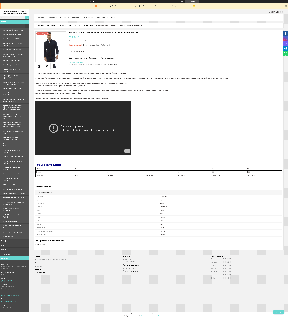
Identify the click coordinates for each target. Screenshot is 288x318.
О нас (3, 245)
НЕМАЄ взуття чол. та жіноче (13, 232)
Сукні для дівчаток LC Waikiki (13, 157)
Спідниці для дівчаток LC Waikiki (11, 179)
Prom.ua (154, 314)
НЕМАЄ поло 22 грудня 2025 (12, 189)
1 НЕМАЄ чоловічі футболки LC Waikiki (13, 216)
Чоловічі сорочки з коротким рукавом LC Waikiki (13, 100)
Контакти (88, 17)
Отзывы (4, 250)
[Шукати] (27, 18)
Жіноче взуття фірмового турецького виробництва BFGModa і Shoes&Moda (12, 125)
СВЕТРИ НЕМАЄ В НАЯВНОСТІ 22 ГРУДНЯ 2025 (14, 203)
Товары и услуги (7, 26)
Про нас (75, 17)
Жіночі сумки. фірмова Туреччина (11, 77)
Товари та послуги (57, 17)
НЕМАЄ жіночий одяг (10, 221)
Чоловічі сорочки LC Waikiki (12, 50)
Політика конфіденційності (167, 316)
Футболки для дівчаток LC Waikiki (12, 145)
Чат (280, 312)
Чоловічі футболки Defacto (12, 65)
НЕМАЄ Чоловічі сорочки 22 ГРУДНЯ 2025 (12, 210)
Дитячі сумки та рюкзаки (12, 88)
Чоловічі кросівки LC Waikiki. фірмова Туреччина (13, 55)
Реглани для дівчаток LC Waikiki (11, 151)
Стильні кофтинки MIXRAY (12, 174)
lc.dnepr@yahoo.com (8, 301)
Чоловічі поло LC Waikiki (11, 60)
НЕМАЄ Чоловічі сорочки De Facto (13, 132)
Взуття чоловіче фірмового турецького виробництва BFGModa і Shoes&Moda (12, 108)
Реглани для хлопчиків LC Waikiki (12, 168)
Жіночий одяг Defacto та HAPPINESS (11, 94)
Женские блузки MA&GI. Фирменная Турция (11, 138)
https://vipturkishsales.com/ (10, 295)
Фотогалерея (6, 254)
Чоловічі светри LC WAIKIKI (12, 34)
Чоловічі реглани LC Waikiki (12, 39)
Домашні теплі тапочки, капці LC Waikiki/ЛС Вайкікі (13, 83)
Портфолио (5, 241)
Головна (40, 17)
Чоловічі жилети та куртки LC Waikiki (13, 44)
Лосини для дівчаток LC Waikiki (14, 193)
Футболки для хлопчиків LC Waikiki (12, 162)
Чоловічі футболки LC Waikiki (13, 30)
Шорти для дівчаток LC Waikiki (13, 198)
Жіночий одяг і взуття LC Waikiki (11, 70)
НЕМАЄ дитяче (8, 236)
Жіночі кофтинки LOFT (10, 185)
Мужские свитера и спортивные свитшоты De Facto (12, 116)
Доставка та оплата (106, 17)
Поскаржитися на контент (149, 316)
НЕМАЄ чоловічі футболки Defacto (12, 227)
